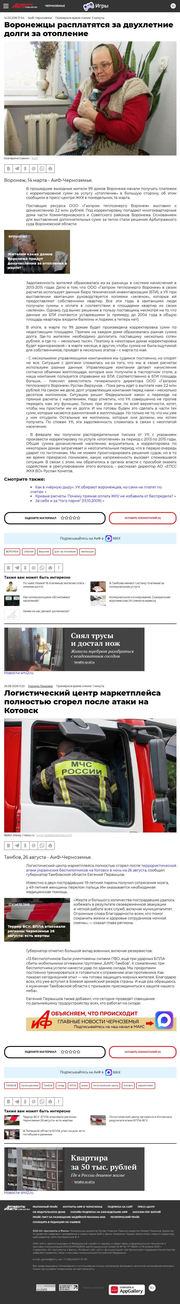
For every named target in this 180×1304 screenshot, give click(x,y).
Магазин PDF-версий (147, 1212)
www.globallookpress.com (54, 835)
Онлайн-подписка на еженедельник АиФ (99, 1212)
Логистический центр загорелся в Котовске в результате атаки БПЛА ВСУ (140, 1118)
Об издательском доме (49, 1212)
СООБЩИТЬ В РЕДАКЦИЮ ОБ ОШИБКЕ (57, 1222)
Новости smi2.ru (18, 673)
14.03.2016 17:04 (14, 17)
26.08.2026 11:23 (14, 686)
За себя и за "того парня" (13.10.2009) (68, 501)
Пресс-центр (146, 1206)
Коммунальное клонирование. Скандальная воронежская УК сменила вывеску (139, 598)
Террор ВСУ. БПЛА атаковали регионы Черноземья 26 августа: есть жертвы (49, 1118)
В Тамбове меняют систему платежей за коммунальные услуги (136, 584)
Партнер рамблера (93, 1287)
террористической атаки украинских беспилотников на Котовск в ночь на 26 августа (101, 868)
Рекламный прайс (45, 1206)
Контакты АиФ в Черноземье (83, 1206)
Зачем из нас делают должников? (46, 611)
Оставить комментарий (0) (143, 518)
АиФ (35, 158)
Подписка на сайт (120, 1206)
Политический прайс (125, 1217)
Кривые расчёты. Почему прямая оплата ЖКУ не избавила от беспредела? (104, 496)
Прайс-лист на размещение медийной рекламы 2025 (69, 1217)
